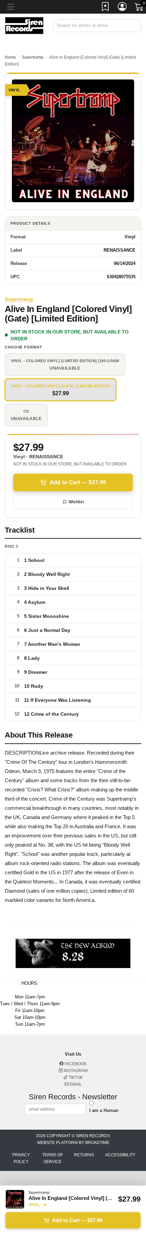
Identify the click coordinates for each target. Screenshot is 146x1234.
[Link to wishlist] (105, 8)
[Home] (24, 25)
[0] (139, 8)
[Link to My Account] (122, 8)
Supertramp (32, 57)
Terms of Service (52, 1158)
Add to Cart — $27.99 (78, 482)
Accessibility (120, 1155)
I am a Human (103, 1110)
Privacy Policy (21, 1158)
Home (10, 57)
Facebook (75, 1063)
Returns (84, 1155)
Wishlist (76, 502)
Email (75, 1084)
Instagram (75, 1070)
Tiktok (75, 1077)
